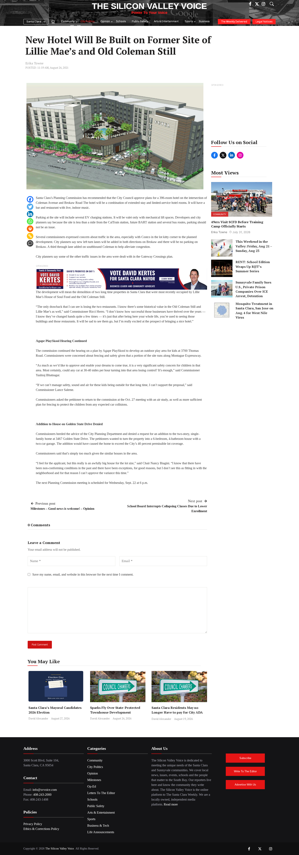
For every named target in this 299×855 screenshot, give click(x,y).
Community (67, 21)
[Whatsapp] (30, 221)
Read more (171, 804)
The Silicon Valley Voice (149, 6)
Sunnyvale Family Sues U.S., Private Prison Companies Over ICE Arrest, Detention (253, 289)
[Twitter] (30, 206)
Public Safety (140, 21)
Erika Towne (34, 63)
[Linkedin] (30, 214)
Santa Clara (33, 21)
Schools (121, 21)
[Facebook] (30, 199)
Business (204, 21)
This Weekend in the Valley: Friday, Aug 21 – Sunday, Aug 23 (254, 246)
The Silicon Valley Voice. (60, 848)
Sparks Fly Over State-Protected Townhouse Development (115, 710)
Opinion (105, 21)
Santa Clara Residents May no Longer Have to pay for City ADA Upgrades (177, 712)
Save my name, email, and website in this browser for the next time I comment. (82, 574)
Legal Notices (264, 21)
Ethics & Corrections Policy (41, 829)
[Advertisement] (242, 112)
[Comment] (30, 243)
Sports (189, 21)
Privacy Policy (32, 824)
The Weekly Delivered (234, 21)
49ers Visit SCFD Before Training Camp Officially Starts (237, 224)
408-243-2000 (42, 794)
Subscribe (245, 758)
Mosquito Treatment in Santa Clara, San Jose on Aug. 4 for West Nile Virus (254, 310)
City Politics (87, 21)
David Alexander (38, 718)
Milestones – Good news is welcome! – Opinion (62, 508)
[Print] (30, 228)
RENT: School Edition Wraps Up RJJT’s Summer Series (253, 266)
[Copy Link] (30, 236)
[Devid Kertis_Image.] (121, 279)
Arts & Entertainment (166, 21)
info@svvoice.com (45, 789)
